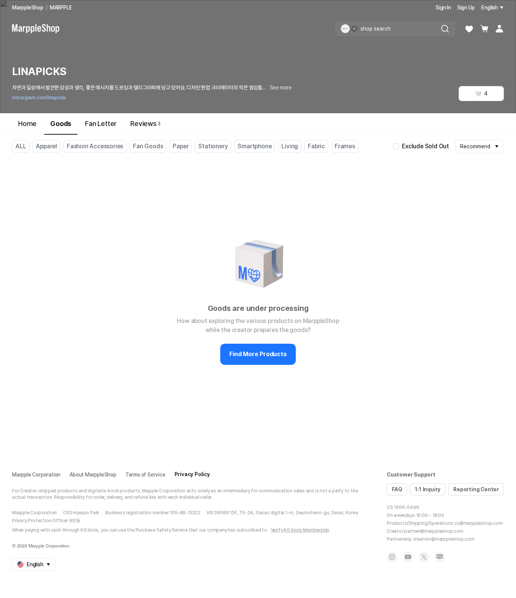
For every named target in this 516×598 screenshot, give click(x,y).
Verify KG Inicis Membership (300, 530)
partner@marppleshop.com (433, 531)
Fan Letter (101, 124)
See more (281, 88)
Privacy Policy (192, 474)
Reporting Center (476, 489)
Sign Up (466, 8)
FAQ (397, 489)
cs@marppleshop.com (478, 523)
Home (27, 124)
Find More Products (257, 354)
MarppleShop (27, 8)
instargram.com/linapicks (39, 97)
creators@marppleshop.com (443, 539)
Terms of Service (145, 475)
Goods (60, 124)
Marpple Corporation (36, 475)
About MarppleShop (93, 475)
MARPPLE (61, 8)
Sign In (443, 8)
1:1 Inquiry (427, 489)
